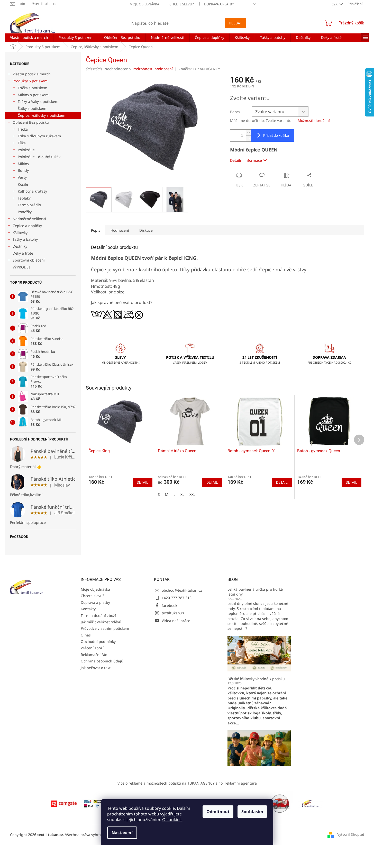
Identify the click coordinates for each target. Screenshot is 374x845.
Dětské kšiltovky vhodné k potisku (256, 678)
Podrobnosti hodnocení (153, 68)
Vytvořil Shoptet (350, 834)
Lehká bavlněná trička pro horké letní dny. (255, 592)
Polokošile (26, 149)
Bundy (23, 170)
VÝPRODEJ (21, 267)
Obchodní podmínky (98, 641)
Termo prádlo (29, 204)
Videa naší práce (176, 620)
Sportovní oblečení (29, 260)
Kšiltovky (20, 232)
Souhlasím (252, 811)
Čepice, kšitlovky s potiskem (41, 115)
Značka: (199, 68)
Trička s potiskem (32, 87)
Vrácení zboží (92, 647)
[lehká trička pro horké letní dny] (259, 653)
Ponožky (25, 211)
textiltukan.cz (173, 612)
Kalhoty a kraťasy (32, 191)
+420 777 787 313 (176, 597)
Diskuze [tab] (146, 230)
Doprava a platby (219, 4)
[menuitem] (29, 37)
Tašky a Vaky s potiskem (38, 101)
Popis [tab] (95, 230)
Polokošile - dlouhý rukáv (39, 156)
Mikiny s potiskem (33, 94)
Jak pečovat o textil (97, 667)
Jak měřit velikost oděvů (101, 621)
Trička (23, 129)
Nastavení (122, 832)
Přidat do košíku (276, 135)
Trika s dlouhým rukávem (39, 135)
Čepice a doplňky (27, 225)
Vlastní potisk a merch (32, 73)
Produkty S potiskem (30, 80)
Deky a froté (23, 253)
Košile (23, 184)
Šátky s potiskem (32, 108)
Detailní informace (246, 160)
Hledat (235, 23)
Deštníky (20, 246)
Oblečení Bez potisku (31, 122)
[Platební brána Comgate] (64, 803)
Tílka (22, 142)
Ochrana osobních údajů (102, 661)
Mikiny (23, 163)
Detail (142, 482)
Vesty (22, 177)
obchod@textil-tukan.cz (182, 590)
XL (182, 494)
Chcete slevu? (181, 4)
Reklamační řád (94, 654)
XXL (192, 494)
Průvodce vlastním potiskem (105, 628)
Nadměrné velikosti (29, 218)
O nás (86, 635)
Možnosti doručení (314, 120)
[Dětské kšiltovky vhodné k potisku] (259, 747)
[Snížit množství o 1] (248, 138)
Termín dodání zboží (98, 615)
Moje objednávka (144, 4)
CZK (335, 4)
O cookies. (172, 819)
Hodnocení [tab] (120, 230)
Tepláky (24, 198)
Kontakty (88, 608)
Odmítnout (218, 811)
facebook (169, 605)
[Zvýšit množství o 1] (248, 133)
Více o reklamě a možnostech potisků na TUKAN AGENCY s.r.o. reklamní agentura (187, 783)
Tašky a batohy (25, 239)
